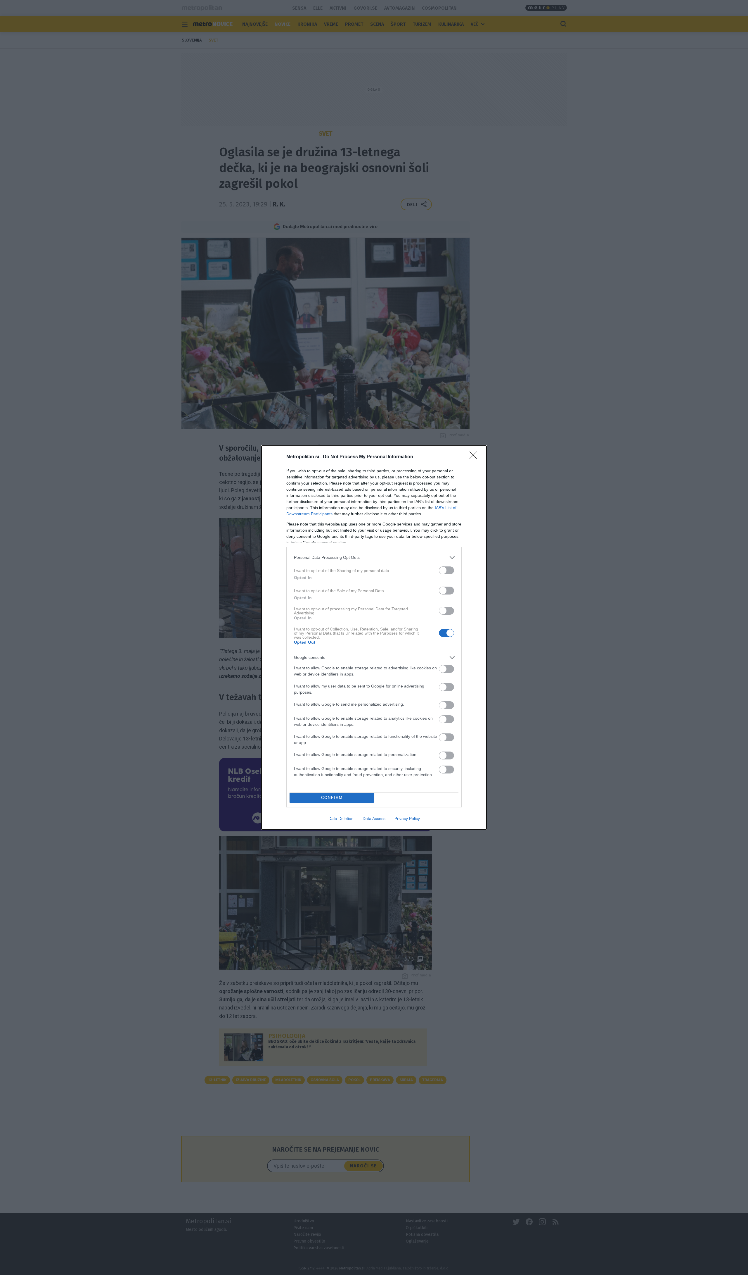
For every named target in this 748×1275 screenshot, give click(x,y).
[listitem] (374, 557)
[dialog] (374, 638)
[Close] (475, 457)
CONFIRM (332, 797)
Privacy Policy (407, 818)
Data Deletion (341, 818)
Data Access (374, 818)
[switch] (446, 570)
